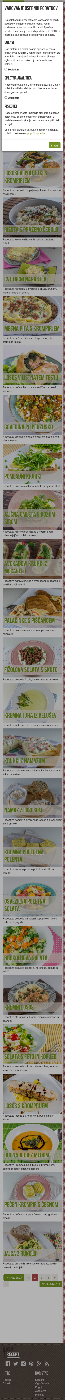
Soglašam (13, 69)
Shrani (54, 145)
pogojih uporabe (36, 133)
